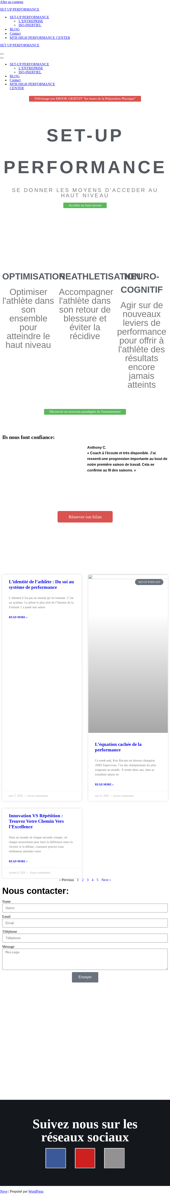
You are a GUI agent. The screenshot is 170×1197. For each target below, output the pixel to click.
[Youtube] (85, 1158)
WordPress (35, 1191)
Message (8, 946)
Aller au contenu (11, 2)
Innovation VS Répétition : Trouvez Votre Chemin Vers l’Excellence (36, 821)
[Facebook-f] (55, 1158)
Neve (4, 1191)
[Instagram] (114, 1158)
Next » (106, 880)
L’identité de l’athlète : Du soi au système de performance (41, 584)
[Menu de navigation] (2, 54)
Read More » (18, 617)
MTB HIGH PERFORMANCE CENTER (40, 38)
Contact (15, 33)
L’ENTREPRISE (31, 21)
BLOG (15, 29)
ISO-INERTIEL (30, 25)
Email (6, 916)
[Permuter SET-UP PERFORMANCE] (77, 64)
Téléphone (9, 931)
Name (6, 901)
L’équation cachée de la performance (118, 747)
